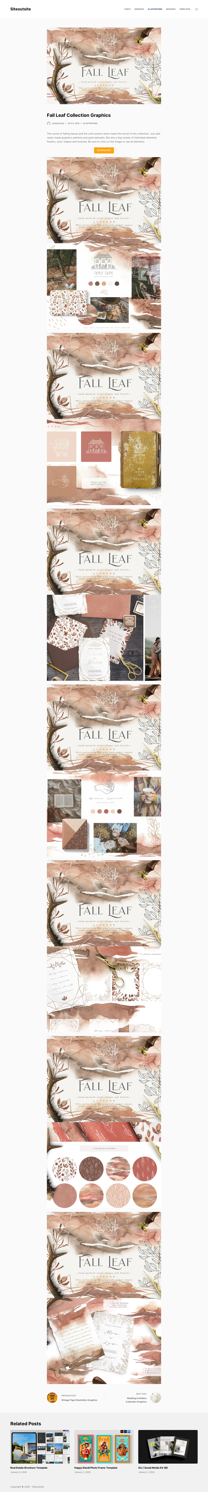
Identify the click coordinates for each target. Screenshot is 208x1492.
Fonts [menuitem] (127, 9)
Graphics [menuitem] (139, 9)
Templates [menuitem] (184, 9)
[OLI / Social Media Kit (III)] (168, 1446)
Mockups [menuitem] (171, 9)
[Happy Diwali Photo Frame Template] (104, 1446)
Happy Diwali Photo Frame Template (95, 1467)
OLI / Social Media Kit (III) (153, 1467)
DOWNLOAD (104, 150)
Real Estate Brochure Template (29, 1467)
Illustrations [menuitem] (155, 9)
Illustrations (90, 123)
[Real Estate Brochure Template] (40, 1446)
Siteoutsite (20, 9)
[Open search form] (196, 9)
